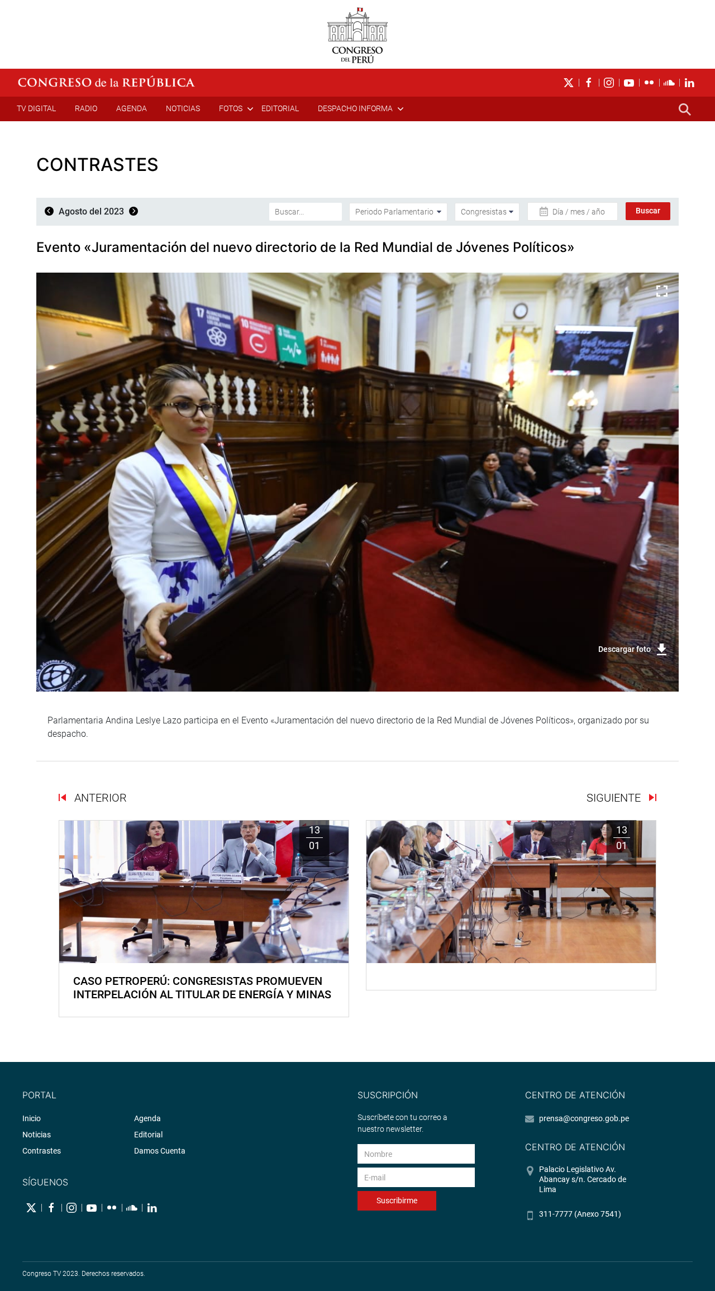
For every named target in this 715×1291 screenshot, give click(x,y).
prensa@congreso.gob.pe (584, 1118)
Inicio (31, 1118)
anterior (99, 797)
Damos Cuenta (159, 1150)
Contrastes (41, 1150)
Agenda (131, 108)
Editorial (280, 108)
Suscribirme (396, 1200)
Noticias (183, 108)
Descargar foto (624, 649)
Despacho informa (355, 108)
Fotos (230, 108)
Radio (86, 108)
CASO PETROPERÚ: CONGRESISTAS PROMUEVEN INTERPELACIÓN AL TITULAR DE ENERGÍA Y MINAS (202, 987)
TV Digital (36, 108)
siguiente (615, 797)
